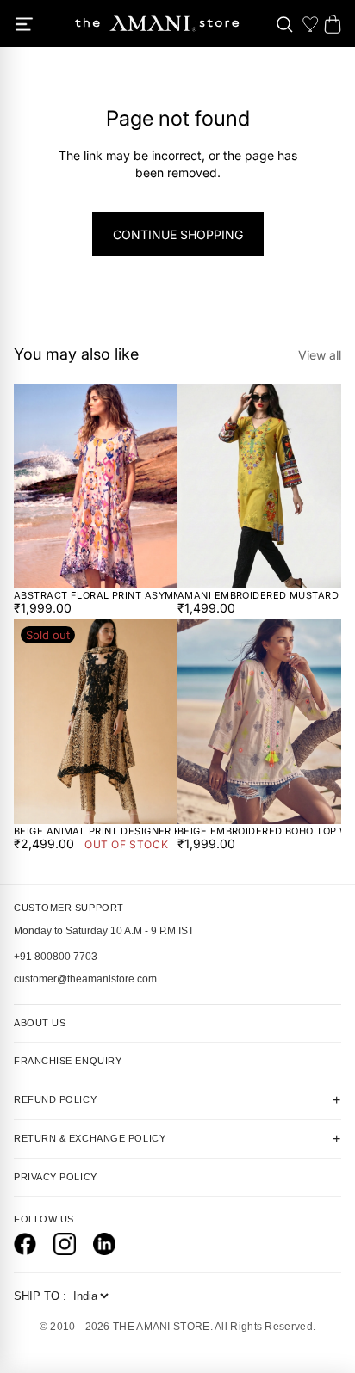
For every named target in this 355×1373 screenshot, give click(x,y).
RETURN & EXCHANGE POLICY (177, 1139)
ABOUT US (39, 1023)
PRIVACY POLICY (55, 1177)
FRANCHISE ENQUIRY (67, 1061)
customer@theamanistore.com (85, 979)
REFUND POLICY (177, 1100)
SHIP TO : (42, 1296)
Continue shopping (178, 234)
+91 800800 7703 (55, 957)
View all (319, 355)
